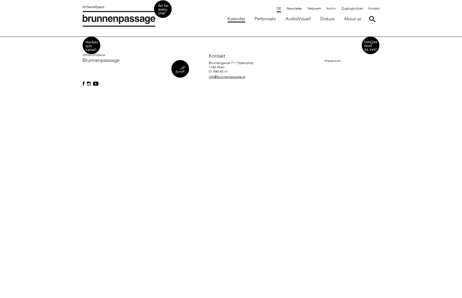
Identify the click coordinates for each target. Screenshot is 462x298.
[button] (351, 9)
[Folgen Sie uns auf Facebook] (84, 83)
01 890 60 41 (218, 71)
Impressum (333, 61)
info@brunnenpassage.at (227, 77)
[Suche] (373, 19)
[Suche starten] (373, 19)
